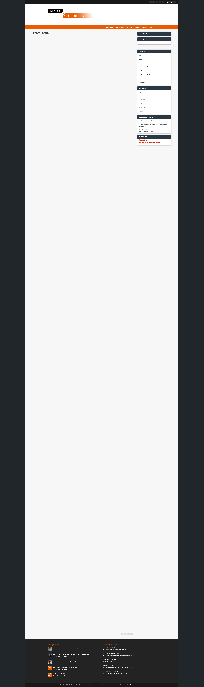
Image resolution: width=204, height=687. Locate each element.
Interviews (144, 27)
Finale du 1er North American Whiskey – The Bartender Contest (56, 616)
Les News (152, 27)
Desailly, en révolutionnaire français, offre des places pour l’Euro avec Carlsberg (153, 130)
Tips (131, 685)
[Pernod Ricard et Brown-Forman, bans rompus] (69, 56)
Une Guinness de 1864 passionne (62, 674)
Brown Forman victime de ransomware (47, 413)
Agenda (133, 23)
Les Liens (149, 23)
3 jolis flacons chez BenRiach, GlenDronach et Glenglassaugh (55, 357)
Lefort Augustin (109, 661)
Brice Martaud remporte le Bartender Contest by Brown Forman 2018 (57, 583)
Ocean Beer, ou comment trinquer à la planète (66, 661)
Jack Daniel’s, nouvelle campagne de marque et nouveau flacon (55, 246)
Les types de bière (146, 67)
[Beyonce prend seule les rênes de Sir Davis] (50, 668)
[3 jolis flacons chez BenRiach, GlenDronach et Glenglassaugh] (66, 335)
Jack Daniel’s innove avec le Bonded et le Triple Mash (52, 303)
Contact (141, 59)
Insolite (137, 27)
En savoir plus (97, 89)
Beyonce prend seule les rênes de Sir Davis (65, 667)
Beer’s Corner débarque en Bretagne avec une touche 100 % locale (72, 654)
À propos (108, 23)
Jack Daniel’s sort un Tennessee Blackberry (49, 189)
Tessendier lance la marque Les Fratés (116, 649)
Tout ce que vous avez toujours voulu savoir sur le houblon (153, 125)
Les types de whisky (146, 75)
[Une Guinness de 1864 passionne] (50, 675)
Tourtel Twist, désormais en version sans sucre (118, 655)
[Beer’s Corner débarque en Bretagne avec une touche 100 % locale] (50, 655)
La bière (115, 23)
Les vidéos (141, 23)
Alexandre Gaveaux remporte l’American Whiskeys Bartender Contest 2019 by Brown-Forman (66, 471)
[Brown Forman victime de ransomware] (67, 391)
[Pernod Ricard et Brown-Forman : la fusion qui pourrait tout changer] (67, 114)
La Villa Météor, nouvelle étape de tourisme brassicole (154, 121)
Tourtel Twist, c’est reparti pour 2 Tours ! (117, 673)
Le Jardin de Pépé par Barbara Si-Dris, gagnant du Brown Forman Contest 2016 (60, 598)
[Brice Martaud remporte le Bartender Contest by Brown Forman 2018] (65, 561)
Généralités (129, 27)
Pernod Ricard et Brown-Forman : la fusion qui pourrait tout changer (57, 137)
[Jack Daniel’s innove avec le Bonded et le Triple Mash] (67, 279)
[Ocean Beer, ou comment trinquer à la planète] (50, 662)
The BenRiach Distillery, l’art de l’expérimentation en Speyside (55, 528)
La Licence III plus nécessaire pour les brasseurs (118, 667)
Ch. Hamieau (39, 83)
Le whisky (124, 23)
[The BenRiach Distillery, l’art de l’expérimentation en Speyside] (68, 505)
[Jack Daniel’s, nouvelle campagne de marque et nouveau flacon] (68, 223)
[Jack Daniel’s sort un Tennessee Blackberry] (63, 168)
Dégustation (109, 27)
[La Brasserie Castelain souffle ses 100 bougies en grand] (50, 649)
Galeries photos (119, 27)
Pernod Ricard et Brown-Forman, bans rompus (50, 81)
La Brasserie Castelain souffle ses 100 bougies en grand (69, 648)
